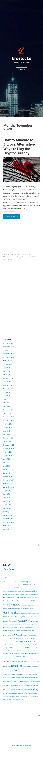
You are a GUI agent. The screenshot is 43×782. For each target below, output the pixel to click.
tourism (18, 689)
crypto (32, 600)
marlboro (35, 642)
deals (17, 613)
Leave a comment (12, 257)
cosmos (28, 600)
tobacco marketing (11, 689)
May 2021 (6, 462)
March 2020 (7, 508)
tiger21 (4, 689)
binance (12, 588)
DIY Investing (18, 617)
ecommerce (14, 621)
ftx (14, 627)
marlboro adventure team (9, 644)
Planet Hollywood (25, 653)
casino (30, 591)
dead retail (9, 612)
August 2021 (7, 455)
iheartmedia (27, 630)
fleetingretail (27, 624)
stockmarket (27, 681)
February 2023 (8, 410)
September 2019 (8, 529)
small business (14, 674)
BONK (21, 588)
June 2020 (6, 497)
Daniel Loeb (10, 608)
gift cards (17, 627)
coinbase (16, 597)
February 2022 (8, 438)
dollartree (32, 617)
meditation (5, 647)
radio (37, 653)
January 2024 (7, 382)
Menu (22, 69)
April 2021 (7, 466)
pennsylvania (6, 653)
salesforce (5, 671)
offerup (25, 650)
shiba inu (34, 671)
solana (27, 674)
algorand (17, 582)
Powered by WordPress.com (21, 745)
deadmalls (32, 608)
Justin (7, 254)
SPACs (4, 677)
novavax (22, 650)
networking (13, 650)
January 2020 (7, 515)
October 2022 (7, 424)
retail (6, 661)
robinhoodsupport (35, 666)
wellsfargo (9, 699)
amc (32, 582)
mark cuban (6, 642)
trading (34, 689)
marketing (19, 642)
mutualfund (34, 647)
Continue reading (12, 217)
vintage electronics (7, 696)
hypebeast (19, 630)
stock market (20, 681)
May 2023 (6, 403)
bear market (33, 584)
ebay (10, 621)
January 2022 (7, 441)
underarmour (14, 693)
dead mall (20, 608)
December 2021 (8, 445)
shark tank (29, 671)
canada (15, 591)
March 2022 (7, 434)
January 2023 (7, 413)
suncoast (16, 685)
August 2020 (7, 490)
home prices (10, 630)
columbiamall (23, 597)
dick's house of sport (34, 613)
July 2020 (6, 494)
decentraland (22, 613)
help (26, 627)
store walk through (10, 685)
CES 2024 (22, 594)
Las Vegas (18, 639)
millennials (28, 648)
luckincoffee (28, 638)
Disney (5, 617)
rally (15, 656)
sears (16, 670)
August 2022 (7, 427)
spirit (8, 677)
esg (28, 621)
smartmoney (21, 674)
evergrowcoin (11, 624)
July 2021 (6, 459)
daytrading (15, 608)
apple (12, 584)
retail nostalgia (22, 661)
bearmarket (26, 585)
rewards (37, 661)
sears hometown (22, 671)
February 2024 (8, 378)
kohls (14, 638)
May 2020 (6, 501)
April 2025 (7, 350)
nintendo (18, 650)
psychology (32, 653)
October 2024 (7, 360)
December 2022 (8, 417)
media (38, 644)
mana (36, 638)
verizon (28, 693)
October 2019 (7, 525)
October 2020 (7, 483)
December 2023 (8, 385)
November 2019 (8, 522)
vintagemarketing (23, 696)
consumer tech (23, 600)
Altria (20, 582)
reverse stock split (31, 661)
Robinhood (16, 665)
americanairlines (7, 584)
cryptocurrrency (24, 605)
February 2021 (8, 469)
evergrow (5, 624)
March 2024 (7, 375)
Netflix (8, 650)
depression (27, 613)
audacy (21, 584)
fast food (22, 624)
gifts (21, 627)
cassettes (5, 594)
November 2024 (8, 357)
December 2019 (8, 518)
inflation (32, 630)
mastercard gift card (26, 644)
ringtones (5, 666)
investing (28, 254)
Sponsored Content (20, 677)
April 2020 (7, 504)
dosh (7, 621)
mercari (10, 648)
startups (31, 677)
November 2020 (8, 480)
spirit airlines (12, 677)
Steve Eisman (13, 681)
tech (19, 685)
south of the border (33, 674)
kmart (10, 638)
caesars (12, 591)
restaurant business (33, 656)
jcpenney (25, 635)
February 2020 (8, 511)
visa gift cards (31, 696)
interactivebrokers (7, 635)
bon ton (25, 588)
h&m (23, 627)
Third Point (35, 685)
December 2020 (8, 476)
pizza (19, 653)
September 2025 (8, 346)
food (32, 624)
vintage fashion (15, 696)
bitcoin (16, 587)
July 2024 (6, 368)
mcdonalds (34, 644)
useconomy (21, 693)
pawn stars (35, 650)
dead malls (26, 608)
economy (23, 620)
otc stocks (30, 650)
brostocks (21, 58)
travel (5, 693)
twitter (9, 693)
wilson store (18, 699)
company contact (30, 597)
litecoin (23, 638)
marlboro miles (18, 644)
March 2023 (7, 406)
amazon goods (26, 582)
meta (14, 647)
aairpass (5, 582)
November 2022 (8, 420)
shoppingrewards (7, 674)
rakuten (11, 656)
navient (5, 650)
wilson (13, 699)
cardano (19, 591)
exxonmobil (17, 624)
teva (25, 685)
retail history (13, 661)
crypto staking (31, 605)
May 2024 (6, 371)
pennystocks (13, 653)
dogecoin (28, 617)
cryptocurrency (19, 254)
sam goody (10, 671)
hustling (15, 630)
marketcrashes (12, 642)
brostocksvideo (6, 591)
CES (18, 594)
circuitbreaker (9, 597)
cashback (25, 591)
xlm (22, 699)
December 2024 (8, 354)
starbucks (27, 677)
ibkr (23, 630)
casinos (34, 591)
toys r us (28, 689)
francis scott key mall (8, 627)
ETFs (31, 621)
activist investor (11, 582)
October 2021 (7, 452)
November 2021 (8, 448)
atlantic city (16, 584)
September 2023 (8, 389)
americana (35, 582)
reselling (25, 656)
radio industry (6, 656)
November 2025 (8, 343)
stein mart (35, 677)
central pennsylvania (12, 594)
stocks (33, 681)
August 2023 (7, 392)
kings (30, 635)
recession (19, 657)
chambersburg (28, 594)
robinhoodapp (27, 666)
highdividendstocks (31, 627)
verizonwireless (33, 693)
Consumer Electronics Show (13, 600)
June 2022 (6, 431)
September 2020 (8, 487)
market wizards (27, 641)
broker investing (30, 588)
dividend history (11, 617)
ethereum (35, 621)
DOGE (23, 617)
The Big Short (29, 685)
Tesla (22, 685)
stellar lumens (6, 681)
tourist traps (23, 689)
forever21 (35, 624)
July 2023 (6, 396)
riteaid (9, 666)
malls (33, 638)
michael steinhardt (20, 647)
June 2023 (6, 399)
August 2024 (7, 364)
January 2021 (7, 473)
